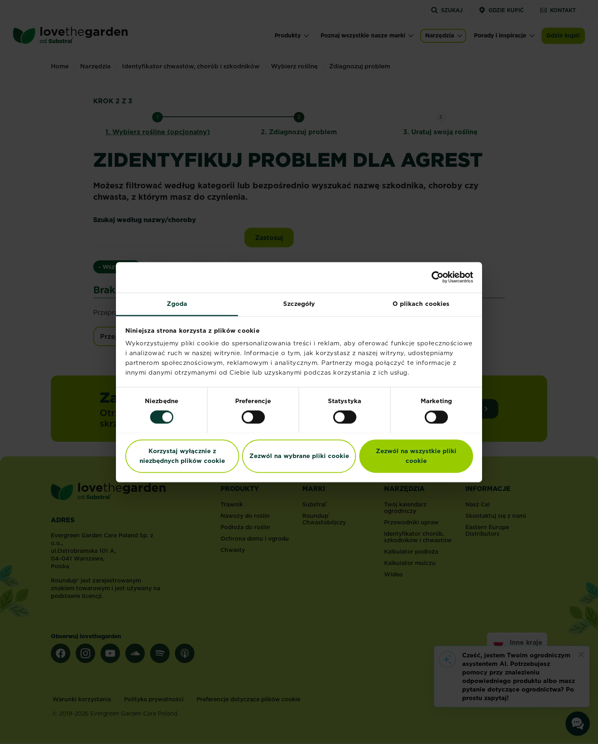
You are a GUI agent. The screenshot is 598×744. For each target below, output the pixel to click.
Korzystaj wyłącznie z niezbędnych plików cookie (182, 456)
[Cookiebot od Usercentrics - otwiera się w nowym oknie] (437, 277)
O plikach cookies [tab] (421, 303)
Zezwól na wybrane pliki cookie (299, 456)
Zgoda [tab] (177, 303)
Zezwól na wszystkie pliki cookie (416, 456)
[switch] (253, 416)
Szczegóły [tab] (299, 303)
